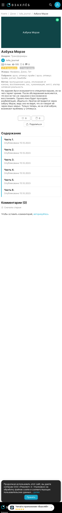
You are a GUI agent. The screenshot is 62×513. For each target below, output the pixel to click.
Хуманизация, (38, 84)
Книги (4, 13)
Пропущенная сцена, (20, 81)
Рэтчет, (13, 78)
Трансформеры (19, 56)
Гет (29, 71)
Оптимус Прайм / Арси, (30, 75)
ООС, (28, 84)
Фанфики (14, 71)
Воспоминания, (17, 84)
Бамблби (21, 78)
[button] (51, 507)
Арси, (15, 75)
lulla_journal (25, 13)
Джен (13, 13)
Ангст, (49, 84)
